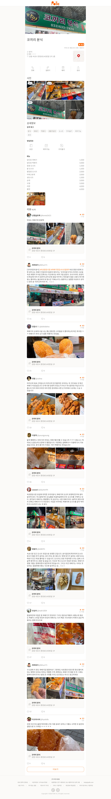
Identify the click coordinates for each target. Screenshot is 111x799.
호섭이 (34, 611)
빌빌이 (34, 549)
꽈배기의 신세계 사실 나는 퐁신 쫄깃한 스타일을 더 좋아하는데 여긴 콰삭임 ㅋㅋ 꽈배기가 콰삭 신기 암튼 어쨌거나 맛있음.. (55, 332)
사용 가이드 (21, 785)
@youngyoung (43, 435)
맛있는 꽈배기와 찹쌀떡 (35, 220)
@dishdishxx (44, 327)
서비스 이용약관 (57, 785)
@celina (39, 379)
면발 (33, 379)
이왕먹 (34, 435)
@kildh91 (41, 549)
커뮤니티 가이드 (44, 785)
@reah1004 (42, 611)
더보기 (51, 282)
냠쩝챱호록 (36, 215)
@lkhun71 (43, 265)
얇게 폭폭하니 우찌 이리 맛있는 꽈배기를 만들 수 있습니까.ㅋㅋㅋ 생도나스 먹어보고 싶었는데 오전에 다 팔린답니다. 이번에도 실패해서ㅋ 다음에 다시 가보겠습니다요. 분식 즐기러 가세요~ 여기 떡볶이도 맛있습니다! (55, 442)
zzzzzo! (35, 490)
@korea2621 (46, 215)
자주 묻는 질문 (32, 785)
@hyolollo (45, 719)
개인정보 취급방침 (70, 785)
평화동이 (35, 265)
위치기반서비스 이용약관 (86, 785)
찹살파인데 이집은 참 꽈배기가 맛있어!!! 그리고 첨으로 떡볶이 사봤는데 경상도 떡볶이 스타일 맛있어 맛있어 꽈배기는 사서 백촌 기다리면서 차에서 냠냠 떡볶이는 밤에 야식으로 (55, 617)
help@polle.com (88, 782)
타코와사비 (36, 719)
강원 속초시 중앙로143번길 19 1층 (42, 56)
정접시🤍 (35, 327)
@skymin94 (43, 490)
